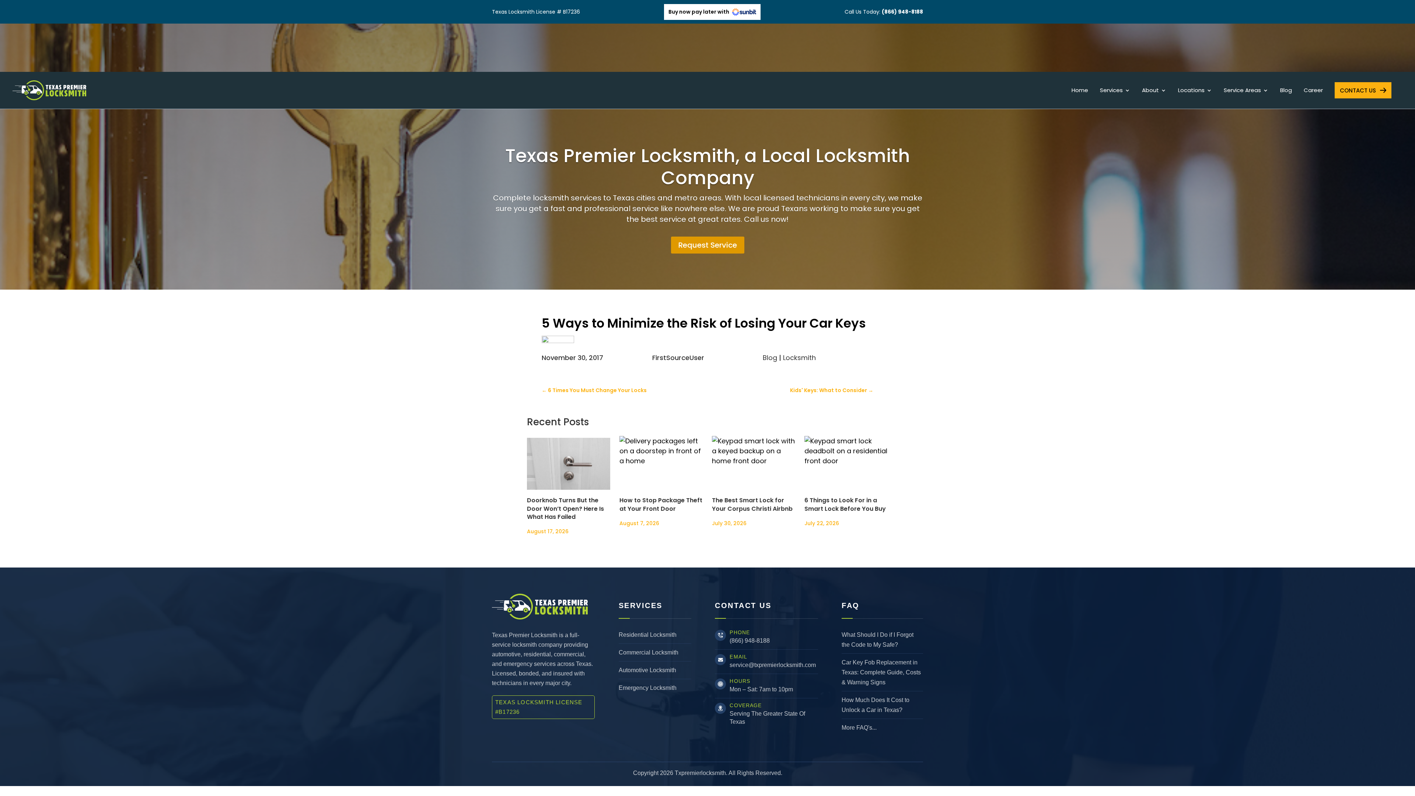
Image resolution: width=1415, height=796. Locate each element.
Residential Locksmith (648, 635)
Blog (1286, 91)
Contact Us (1358, 90)
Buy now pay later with (699, 11)
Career (1313, 91)
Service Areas (1242, 91)
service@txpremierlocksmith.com (773, 665)
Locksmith (799, 357)
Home (1080, 91)
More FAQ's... (859, 728)
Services (1111, 91)
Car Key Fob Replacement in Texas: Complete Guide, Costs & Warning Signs (881, 672)
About (1150, 91)
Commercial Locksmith (648, 652)
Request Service (707, 245)
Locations (1191, 91)
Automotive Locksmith (647, 670)
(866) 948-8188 (750, 641)
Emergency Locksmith (648, 688)
